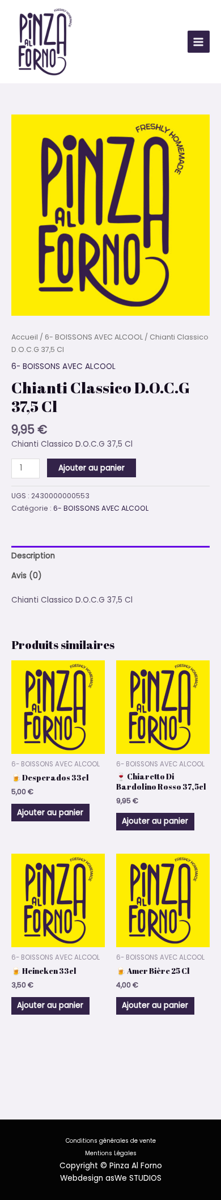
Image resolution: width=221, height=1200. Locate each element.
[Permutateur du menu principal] (199, 42)
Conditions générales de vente (111, 1141)
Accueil (24, 337)
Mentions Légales (111, 1153)
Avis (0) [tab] (26, 575)
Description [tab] (33, 555)
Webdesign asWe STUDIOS (111, 1178)
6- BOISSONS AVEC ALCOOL (94, 337)
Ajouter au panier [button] (50, 812)
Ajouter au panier (91, 468)
